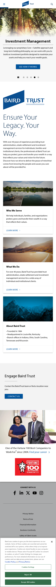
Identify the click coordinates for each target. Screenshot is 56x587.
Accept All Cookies (28, 582)
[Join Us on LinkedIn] (21, 493)
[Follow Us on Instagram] (41, 493)
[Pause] (18, 77)
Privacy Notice (28, 513)
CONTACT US (14, 396)
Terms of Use (28, 519)
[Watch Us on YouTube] (35, 493)
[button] (4, 4)
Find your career (38, 452)
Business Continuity (28, 530)
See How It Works (28, 66)
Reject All (28, 575)
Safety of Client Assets (28, 535)
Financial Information (28, 524)
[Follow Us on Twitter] (28, 493)
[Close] (52, 542)
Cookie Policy (10, 562)
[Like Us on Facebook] (15, 493)
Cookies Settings (28, 567)
